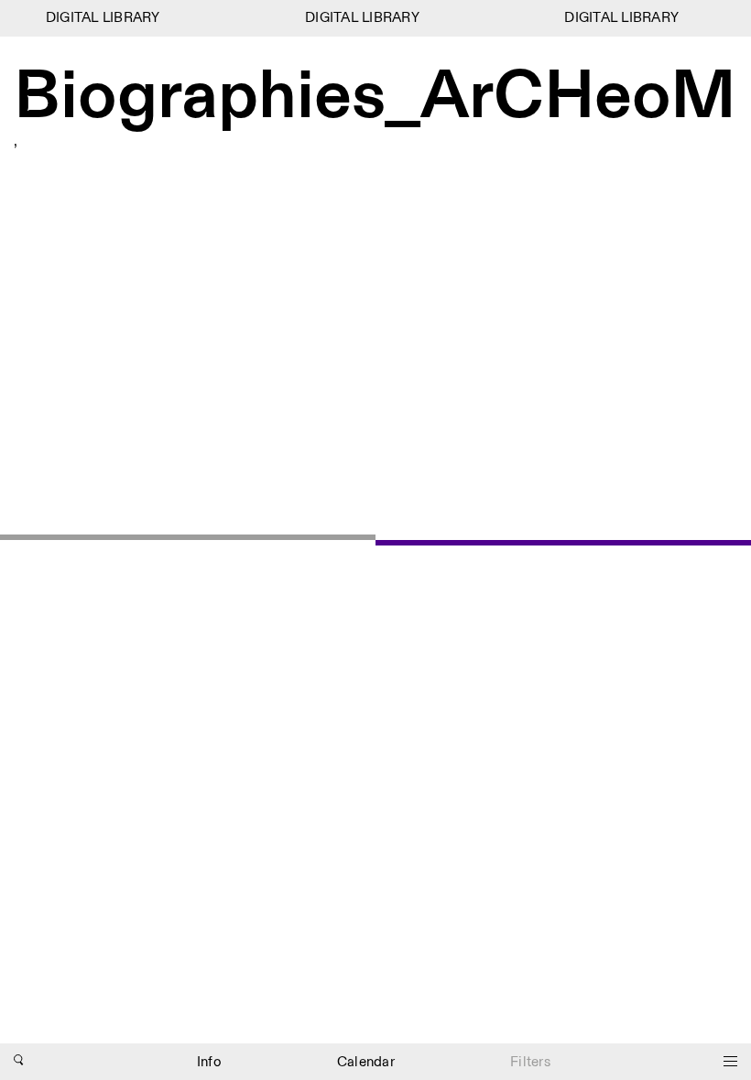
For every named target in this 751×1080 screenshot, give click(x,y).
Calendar (366, 1062)
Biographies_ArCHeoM (375, 98)
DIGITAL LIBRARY (99, 18)
